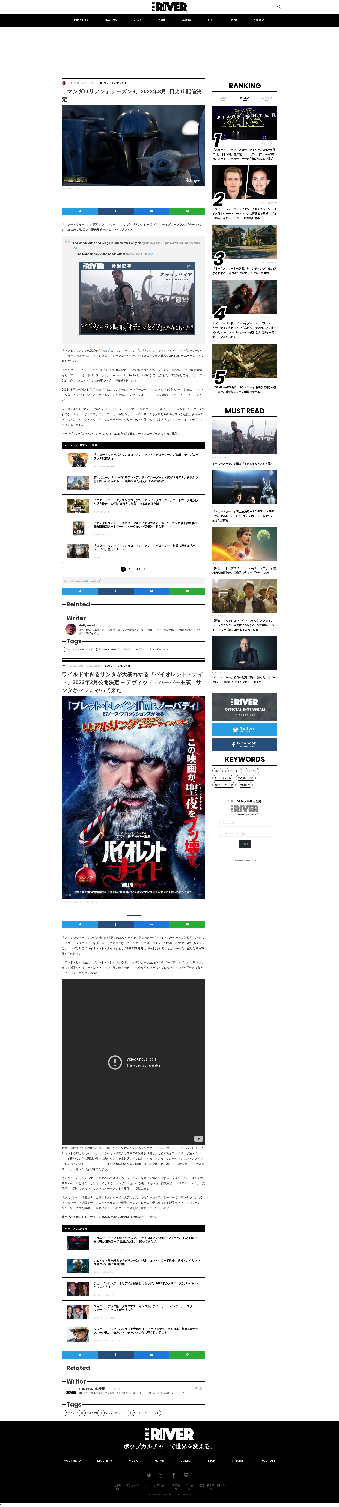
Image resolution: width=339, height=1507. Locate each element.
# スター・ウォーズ (109, 649)
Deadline (94, 581)
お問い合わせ (160, 1487)
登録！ (245, 844)
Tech (211, 20)
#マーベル (252, 771)
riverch (187, 1494)
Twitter (103, 350)
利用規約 (117, 1487)
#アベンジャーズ (223, 778)
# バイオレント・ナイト (146, 1413)
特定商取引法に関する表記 (212, 1487)
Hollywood (73, 83)
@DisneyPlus (151, 243)
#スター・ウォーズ (224, 785)
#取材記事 (245, 785)
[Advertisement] (169, 49)
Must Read (81, 20)
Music (138, 20)
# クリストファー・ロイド (79, 649)
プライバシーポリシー (138, 1487)
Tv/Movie (119, 82)
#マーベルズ (234, 771)
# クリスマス (91, 1413)
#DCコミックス (245, 778)
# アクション (72, 1413)
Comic (186, 20)
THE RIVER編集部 (75, 666)
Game (162, 20)
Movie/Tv (111, 20)
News (104, 82)
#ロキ (217, 771)
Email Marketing (238, 860)
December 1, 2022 (138, 253)
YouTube (268, 1461)
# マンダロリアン (159, 649)
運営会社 (176, 1487)
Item (234, 20)
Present (259, 20)
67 (138, 569)
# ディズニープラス (134, 649)
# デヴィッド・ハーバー (116, 1413)
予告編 (97, 389)
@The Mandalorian (78, 581)
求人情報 (189, 1487)
